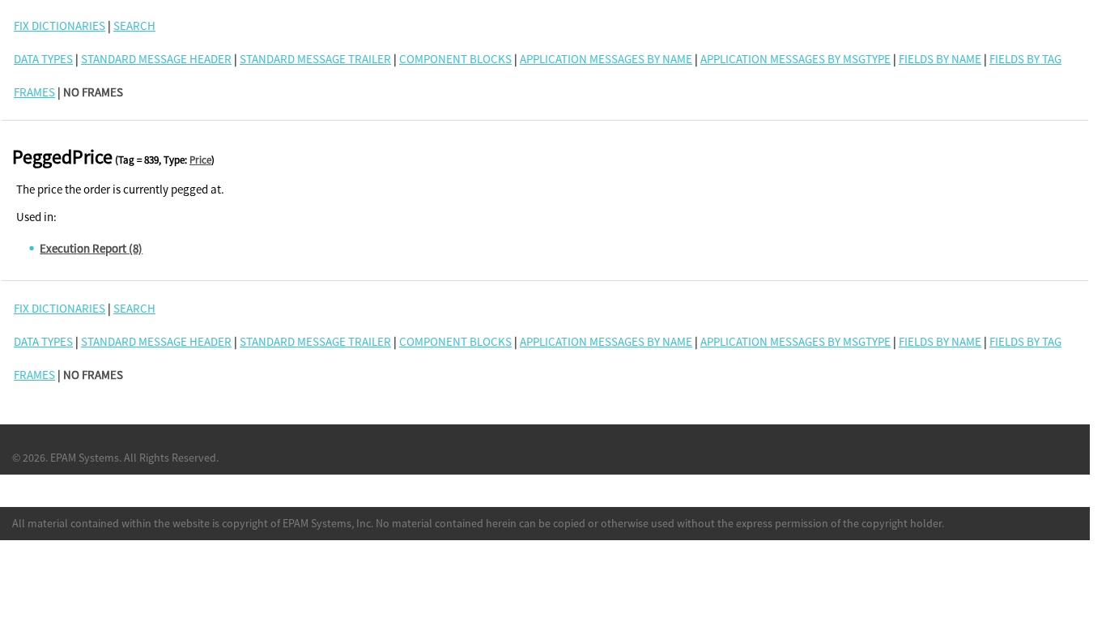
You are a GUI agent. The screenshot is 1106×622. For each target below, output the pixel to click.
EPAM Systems (84, 457)
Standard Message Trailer (315, 58)
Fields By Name (940, 58)
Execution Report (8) (91, 248)
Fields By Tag (1025, 58)
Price (200, 160)
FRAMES (34, 92)
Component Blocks (455, 58)
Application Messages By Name (606, 58)
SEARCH (134, 25)
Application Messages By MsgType (795, 58)
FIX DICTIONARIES (59, 25)
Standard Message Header (156, 58)
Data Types (43, 58)
